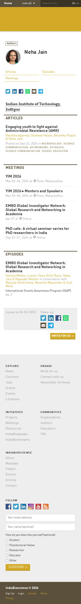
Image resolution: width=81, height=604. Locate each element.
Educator (15, 555)
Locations (13, 399)
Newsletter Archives (55, 382)
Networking (39, 147)
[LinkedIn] (14, 91)
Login (21, 593)
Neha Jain (16, 139)
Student (14, 540)
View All (28, 3)
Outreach (57, 147)
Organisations (50, 417)
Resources (13, 428)
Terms (43, 593)
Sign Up (10, 593)
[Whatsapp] (27, 91)
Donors (11, 474)
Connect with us (52, 377)
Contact (11, 485)
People (11, 469)
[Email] (34, 91)
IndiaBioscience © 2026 (22, 588)
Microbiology (52, 144)
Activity (11, 480)
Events (10, 393)
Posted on (22, 143)
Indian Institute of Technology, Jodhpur (33, 106)
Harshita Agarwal (17, 135)
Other (13, 560)
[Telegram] (40, 91)
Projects (12, 417)
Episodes (48, 72)
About (10, 458)
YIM (43, 434)
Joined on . (21, 312)
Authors (12, 43)
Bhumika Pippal (64, 135)
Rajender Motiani (27, 279)
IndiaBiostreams (18, 440)
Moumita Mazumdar (48, 282)
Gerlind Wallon (16, 275)
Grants (10, 388)
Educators (47, 428)
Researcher (16, 550)
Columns (12, 377)
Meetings (12, 78)
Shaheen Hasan (41, 135)
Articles (11, 72)
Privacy (10, 598)
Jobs (9, 382)
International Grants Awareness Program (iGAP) (38, 290)
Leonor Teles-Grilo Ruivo (44, 275)
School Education (55, 151)
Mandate (12, 463)
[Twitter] (8, 91)
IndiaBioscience (40, 19)
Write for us (49, 371)
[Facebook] (21, 91)
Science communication (23, 151)
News (10, 371)
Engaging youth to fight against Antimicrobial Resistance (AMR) (32, 129)
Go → (75, 3)
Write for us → (63, 335)
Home (8, 3)
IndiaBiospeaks (17, 434)
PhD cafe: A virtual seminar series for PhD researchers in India (37, 231)
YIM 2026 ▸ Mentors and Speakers (34, 191)
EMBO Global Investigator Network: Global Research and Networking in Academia (36, 210)
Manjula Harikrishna (19, 282)
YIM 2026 (13, 176)
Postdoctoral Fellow (22, 545)
